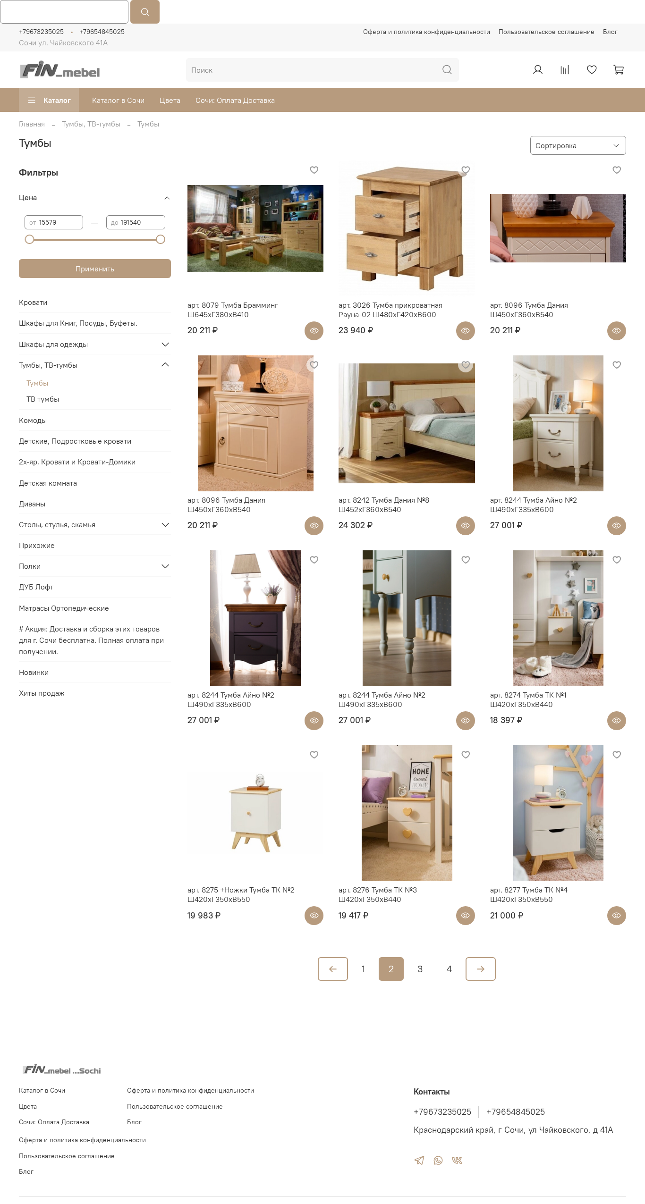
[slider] (29, 239)
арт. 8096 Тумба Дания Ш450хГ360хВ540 (529, 309)
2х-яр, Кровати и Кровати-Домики (77, 461)
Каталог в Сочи (118, 100)
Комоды (33, 420)
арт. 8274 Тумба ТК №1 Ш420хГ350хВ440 (528, 699)
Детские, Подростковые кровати (75, 441)
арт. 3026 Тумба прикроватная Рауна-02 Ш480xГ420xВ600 (390, 309)
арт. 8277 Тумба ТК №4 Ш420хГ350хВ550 (529, 894)
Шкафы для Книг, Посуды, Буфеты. (78, 323)
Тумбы (37, 382)
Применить (95, 268)
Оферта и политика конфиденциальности (426, 31)
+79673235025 (41, 31)
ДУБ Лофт (36, 586)
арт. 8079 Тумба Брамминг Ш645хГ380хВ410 (232, 309)
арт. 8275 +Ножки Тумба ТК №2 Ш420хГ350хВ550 (241, 894)
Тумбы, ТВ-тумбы (91, 123)
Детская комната (48, 483)
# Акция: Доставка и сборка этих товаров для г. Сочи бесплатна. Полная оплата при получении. (91, 640)
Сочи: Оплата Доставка (235, 100)
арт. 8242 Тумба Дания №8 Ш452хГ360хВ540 (384, 504)
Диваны (32, 503)
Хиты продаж (42, 693)
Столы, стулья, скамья (57, 524)
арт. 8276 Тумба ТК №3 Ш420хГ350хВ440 (378, 894)
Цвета (170, 100)
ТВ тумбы (42, 399)
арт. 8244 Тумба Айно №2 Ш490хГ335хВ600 (533, 504)
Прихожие (37, 545)
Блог (610, 31)
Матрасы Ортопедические (64, 608)
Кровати (33, 302)
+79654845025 (102, 31)
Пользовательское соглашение (546, 31)
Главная (32, 123)
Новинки (34, 672)
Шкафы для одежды (53, 344)
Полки (30, 566)
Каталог (57, 100)
